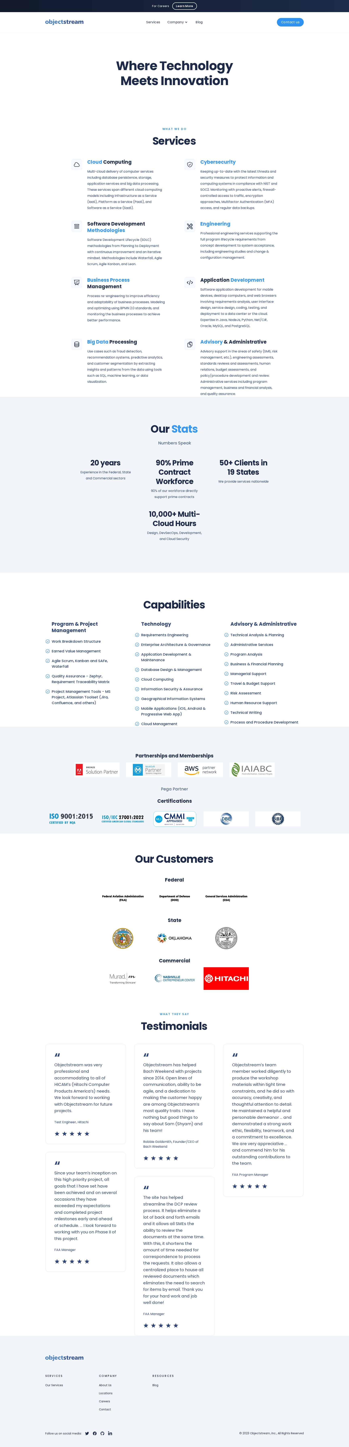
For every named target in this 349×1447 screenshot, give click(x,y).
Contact (105, 1409)
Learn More (184, 6)
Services (153, 22)
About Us (105, 1385)
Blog (199, 22)
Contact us (290, 22)
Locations (105, 1393)
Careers (104, 1401)
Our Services (54, 1385)
